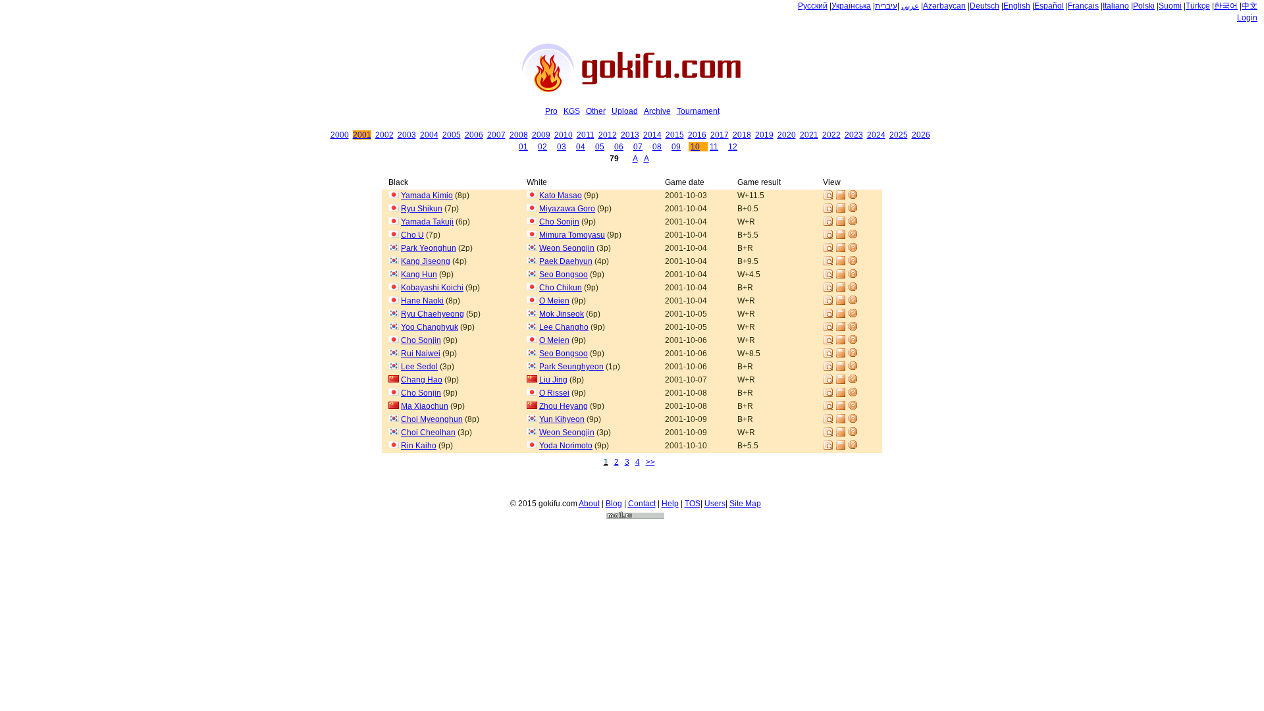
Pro (551, 111)
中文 (1249, 6)
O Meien (554, 300)
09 (676, 146)
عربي (910, 6)
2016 (697, 135)
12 (732, 146)
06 (618, 146)
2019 (764, 135)
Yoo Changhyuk (429, 327)
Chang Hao (421, 379)
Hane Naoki (422, 300)
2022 (831, 135)
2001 (362, 135)
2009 (541, 135)
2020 (786, 135)
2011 (585, 135)
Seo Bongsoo (563, 274)
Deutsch (984, 6)
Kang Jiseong (425, 261)
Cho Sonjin (559, 221)
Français (1083, 6)
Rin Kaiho (418, 445)
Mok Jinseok (561, 314)
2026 (921, 135)
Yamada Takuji (427, 221)
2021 (809, 135)
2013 (630, 135)
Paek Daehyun (565, 261)
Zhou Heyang (563, 406)
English (1016, 6)
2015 (675, 135)
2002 (384, 135)
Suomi (1170, 6)
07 (638, 146)
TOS (692, 503)
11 (714, 146)
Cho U (412, 235)
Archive (657, 111)
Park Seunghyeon (571, 366)
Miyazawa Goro (567, 208)
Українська (851, 6)
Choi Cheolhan (428, 432)
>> (650, 462)
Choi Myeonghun (432, 419)
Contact (642, 503)
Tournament (698, 111)
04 (580, 146)
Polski (1144, 6)
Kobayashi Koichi (432, 287)
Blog (614, 503)
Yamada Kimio (427, 195)
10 (695, 146)
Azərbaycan (944, 6)
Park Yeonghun (428, 248)
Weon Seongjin (566, 248)
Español (1049, 6)
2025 (898, 135)
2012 (607, 135)
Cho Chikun (560, 287)
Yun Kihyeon (562, 419)
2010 (563, 135)
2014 (652, 135)
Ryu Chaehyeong (432, 314)
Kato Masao (560, 195)
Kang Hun (419, 274)
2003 (407, 135)
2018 (742, 135)
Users (714, 503)
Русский (813, 6)
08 (657, 146)
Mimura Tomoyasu (572, 235)
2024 (876, 135)
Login (1247, 17)
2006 (474, 135)
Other (596, 111)
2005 (451, 135)
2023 (854, 135)
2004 (429, 135)
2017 (719, 135)
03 (561, 146)
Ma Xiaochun (424, 406)
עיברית (886, 6)
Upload (625, 111)
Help (670, 503)
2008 (519, 135)
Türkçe (1198, 6)
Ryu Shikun (421, 208)
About (589, 503)
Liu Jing (553, 379)
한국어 (1226, 6)
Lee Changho (564, 327)
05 (599, 146)
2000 (339, 135)
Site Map (745, 503)
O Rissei (554, 393)
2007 (496, 135)
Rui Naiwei (420, 353)
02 (542, 146)
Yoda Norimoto (565, 445)
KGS (572, 111)
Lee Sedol (419, 366)
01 (523, 146)
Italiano (1116, 6)
